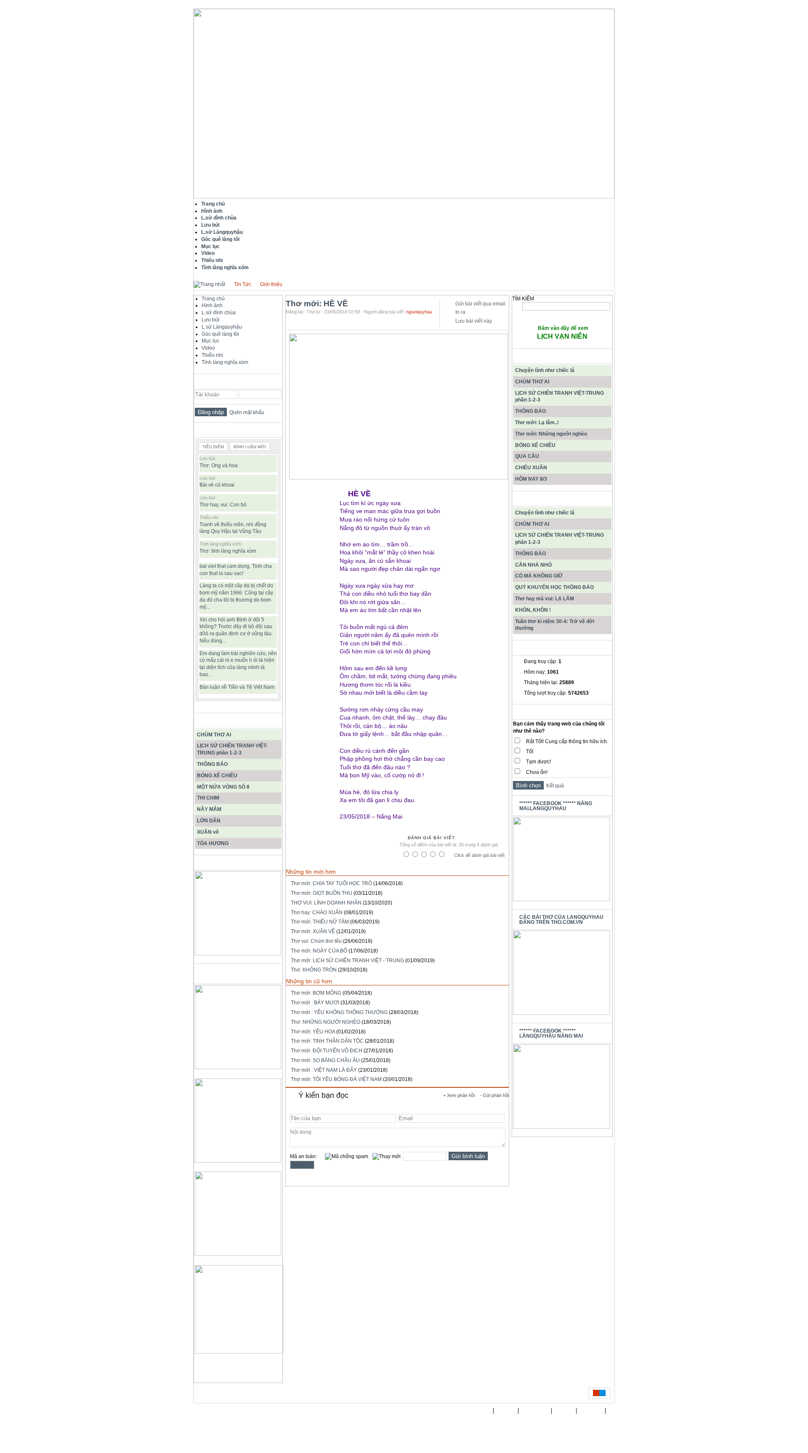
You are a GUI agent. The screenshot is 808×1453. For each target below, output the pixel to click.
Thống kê (591, 1411)
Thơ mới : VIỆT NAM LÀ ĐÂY (324, 1070)
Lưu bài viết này (473, 321)
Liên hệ (564, 1411)
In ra (460, 312)
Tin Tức (242, 284)
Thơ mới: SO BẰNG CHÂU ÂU (325, 1060)
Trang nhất (477, 1411)
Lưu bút (210, 320)
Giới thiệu (271, 284)
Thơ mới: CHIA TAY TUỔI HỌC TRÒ (331, 883)
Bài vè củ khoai (216, 485)
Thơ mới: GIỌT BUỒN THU (321, 893)
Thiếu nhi (212, 355)
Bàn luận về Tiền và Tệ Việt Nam (236, 687)
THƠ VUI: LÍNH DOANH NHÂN (326, 903)
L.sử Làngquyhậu (222, 327)
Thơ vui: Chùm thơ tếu (316, 941)
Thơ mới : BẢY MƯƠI (315, 1003)
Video (208, 348)
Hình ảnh (212, 305)
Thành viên (535, 1411)
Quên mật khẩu (245, 412)
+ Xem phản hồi (459, 1095)
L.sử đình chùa (219, 313)
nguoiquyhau (419, 311)
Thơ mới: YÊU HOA (313, 1032)
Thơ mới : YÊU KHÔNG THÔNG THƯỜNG (339, 1012)
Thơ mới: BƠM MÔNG (316, 993)
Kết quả (554, 786)
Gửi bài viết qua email (480, 304)
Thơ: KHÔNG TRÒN (314, 970)
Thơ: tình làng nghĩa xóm (227, 551)
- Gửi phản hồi (494, 1095)
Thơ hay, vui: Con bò (223, 505)
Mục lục (210, 341)
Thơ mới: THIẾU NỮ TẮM (320, 922)
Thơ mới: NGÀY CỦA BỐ (319, 951)
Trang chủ (213, 299)
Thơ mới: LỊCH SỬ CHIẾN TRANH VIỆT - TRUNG (347, 960)
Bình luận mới (250, 446)
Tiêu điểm (213, 446)
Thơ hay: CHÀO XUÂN (317, 912)
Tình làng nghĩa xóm (225, 362)
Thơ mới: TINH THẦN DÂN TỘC (327, 1041)
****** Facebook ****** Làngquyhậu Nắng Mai (551, 1033)
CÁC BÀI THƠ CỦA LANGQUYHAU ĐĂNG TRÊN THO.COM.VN (561, 919)
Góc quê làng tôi (220, 334)
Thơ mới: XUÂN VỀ (313, 931)
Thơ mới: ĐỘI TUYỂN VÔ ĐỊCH (326, 1051)
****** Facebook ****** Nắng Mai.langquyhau (555, 805)
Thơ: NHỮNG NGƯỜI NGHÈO (325, 1022)
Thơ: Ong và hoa (218, 465)
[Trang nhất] (209, 284)
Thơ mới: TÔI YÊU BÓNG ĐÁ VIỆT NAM (336, 1079)
